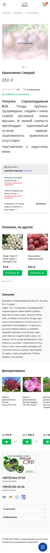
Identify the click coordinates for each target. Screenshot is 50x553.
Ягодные (18, 13)
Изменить (27, 171)
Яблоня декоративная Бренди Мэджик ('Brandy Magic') (30, 401)
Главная (6, 13)
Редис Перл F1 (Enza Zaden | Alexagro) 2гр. (10, 259)
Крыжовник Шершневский (35, 257)
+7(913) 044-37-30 (13, 478)
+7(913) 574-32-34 (13, 487)
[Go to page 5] (10, 281)
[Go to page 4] (8, 281)
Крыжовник (33, 13)
